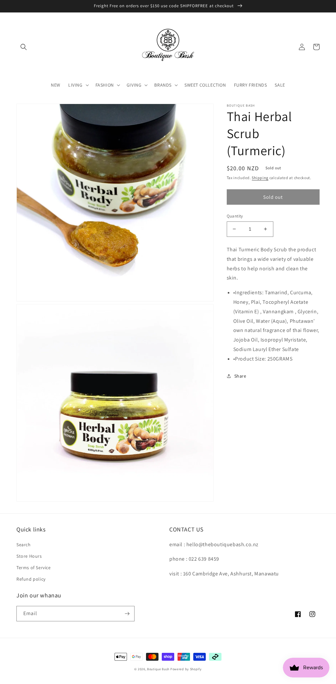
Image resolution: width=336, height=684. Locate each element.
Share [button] (240, 376)
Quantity (235, 216)
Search (23, 545)
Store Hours (29, 556)
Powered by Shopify (186, 669)
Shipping (260, 177)
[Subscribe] (127, 613)
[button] (23, 47)
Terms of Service (33, 567)
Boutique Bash (158, 669)
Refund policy (31, 579)
